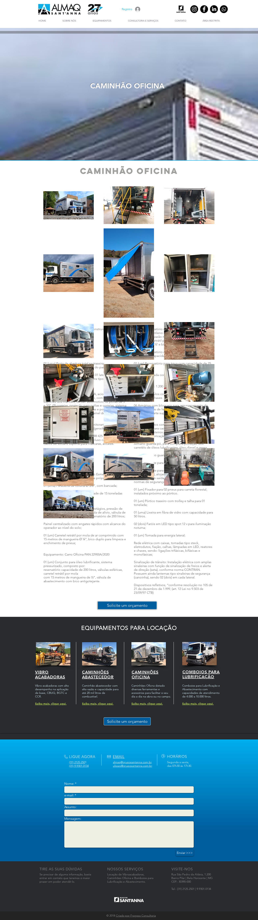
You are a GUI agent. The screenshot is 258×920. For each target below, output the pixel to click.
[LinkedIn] (214, 9)
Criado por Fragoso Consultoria (136, 915)
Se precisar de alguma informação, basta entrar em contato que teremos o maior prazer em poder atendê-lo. (65, 878)
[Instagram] (194, 9)
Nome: (69, 783)
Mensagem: (72, 818)
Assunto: (70, 807)
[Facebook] (204, 9)
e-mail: (69, 795)
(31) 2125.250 (77, 762)
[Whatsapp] (224, 9)
